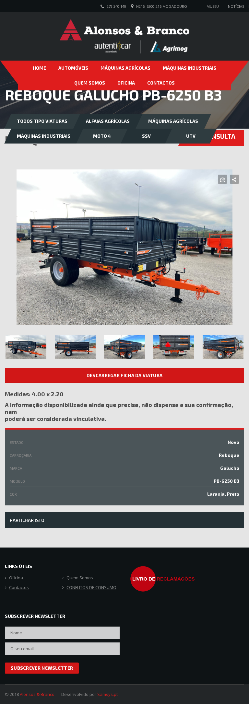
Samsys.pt (107, 694)
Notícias (236, 6)
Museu (213, 6)
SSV (146, 136)
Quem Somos (89, 83)
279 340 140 (116, 6)
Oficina (126, 83)
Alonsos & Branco (37, 694)
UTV (191, 136)
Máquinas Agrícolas (125, 68)
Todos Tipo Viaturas (42, 121)
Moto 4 (102, 136)
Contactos (161, 83)
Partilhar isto (27, 520)
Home (39, 68)
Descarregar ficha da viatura (124, 375)
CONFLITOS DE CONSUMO (91, 587)
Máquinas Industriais (189, 68)
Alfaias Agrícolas (108, 121)
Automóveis (73, 68)
